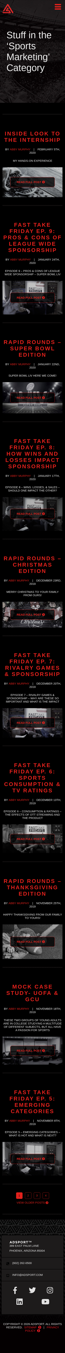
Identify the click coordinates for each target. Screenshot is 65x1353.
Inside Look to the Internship (32, 136)
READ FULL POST (29, 182)
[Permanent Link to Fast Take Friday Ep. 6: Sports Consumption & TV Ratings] (32, 826)
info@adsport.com (27, 1274)
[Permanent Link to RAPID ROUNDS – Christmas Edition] (32, 603)
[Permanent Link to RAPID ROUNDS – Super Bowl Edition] (32, 383)
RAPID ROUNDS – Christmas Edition (33, 564)
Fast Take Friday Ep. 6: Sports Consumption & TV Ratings (32, 777)
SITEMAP (30, 1327)
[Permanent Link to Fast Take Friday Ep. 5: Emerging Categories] (32, 1143)
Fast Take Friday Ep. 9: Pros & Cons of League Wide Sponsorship (32, 237)
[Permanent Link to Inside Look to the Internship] (32, 168)
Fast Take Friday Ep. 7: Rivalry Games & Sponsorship (32, 664)
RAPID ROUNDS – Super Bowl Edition (33, 348)
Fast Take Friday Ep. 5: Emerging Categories (32, 1101)
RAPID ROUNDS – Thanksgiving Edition (33, 887)
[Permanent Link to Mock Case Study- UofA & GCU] (32, 1038)
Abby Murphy (20, 149)
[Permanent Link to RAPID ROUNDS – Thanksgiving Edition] (32, 926)
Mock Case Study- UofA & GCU (32, 993)
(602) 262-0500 (22, 1263)
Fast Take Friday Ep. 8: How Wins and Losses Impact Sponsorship (32, 453)
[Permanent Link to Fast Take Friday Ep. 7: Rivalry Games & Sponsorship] (32, 709)
